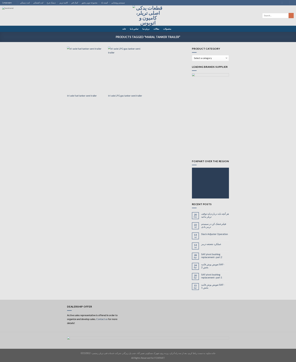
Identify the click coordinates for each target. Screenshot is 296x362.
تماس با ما (134, 29)
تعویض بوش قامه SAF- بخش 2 (212, 266)
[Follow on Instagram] (292, 3)
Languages (7, 2)
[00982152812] (285, 2)
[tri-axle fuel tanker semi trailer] (86, 69)
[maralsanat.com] (13, 18)
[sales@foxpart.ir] (279, 2)
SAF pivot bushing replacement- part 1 (211, 276)
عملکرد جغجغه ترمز (211, 244)
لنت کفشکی (38, 2)
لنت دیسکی (25, 2)
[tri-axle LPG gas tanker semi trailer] (127, 69)
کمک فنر (74, 2)
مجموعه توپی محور (89, 2)
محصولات (167, 29)
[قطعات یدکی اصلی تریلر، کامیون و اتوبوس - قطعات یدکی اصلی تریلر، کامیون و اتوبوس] (148, 15)
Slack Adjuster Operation (214, 234)
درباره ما (146, 29)
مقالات (156, 29)
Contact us (102, 319)
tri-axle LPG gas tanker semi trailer (125, 95)
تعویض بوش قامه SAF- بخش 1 (212, 286)
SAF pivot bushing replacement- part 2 (211, 256)
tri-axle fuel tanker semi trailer (82, 95)
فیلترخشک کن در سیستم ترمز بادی (213, 225)
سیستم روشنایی (118, 2)
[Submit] (291, 15)
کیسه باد (104, 2)
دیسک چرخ (51, 2)
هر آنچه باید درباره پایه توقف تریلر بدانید (215, 215)
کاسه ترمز (63, 2)
